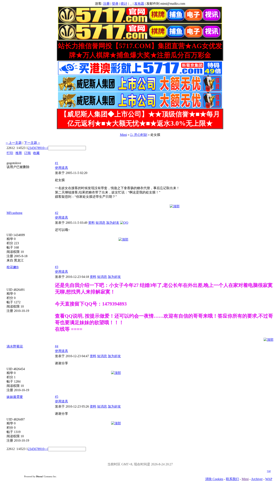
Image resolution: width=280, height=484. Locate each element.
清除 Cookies (214, 479)
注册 (106, 3)
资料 (91, 222)
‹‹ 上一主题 (14, 142)
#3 (56, 267)
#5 (56, 396)
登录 (115, 3)
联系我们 (232, 479)
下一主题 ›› (32, 142)
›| (47, 148)
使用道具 (61, 167)
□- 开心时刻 (138, 134)
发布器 (139, 3)
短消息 (100, 222)
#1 (56, 163)
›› (45, 148)
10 (42, 148)
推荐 (18, 153)
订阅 (27, 153)
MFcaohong (14, 213)
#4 (56, 346)
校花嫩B (13, 267)
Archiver (257, 479)
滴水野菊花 (15, 346)
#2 (56, 213)
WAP (268, 479)
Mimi (123, 134)
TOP (269, 471)
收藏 (36, 153)
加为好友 (112, 222)
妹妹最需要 (15, 397)
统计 (124, 3)
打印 (10, 153)
